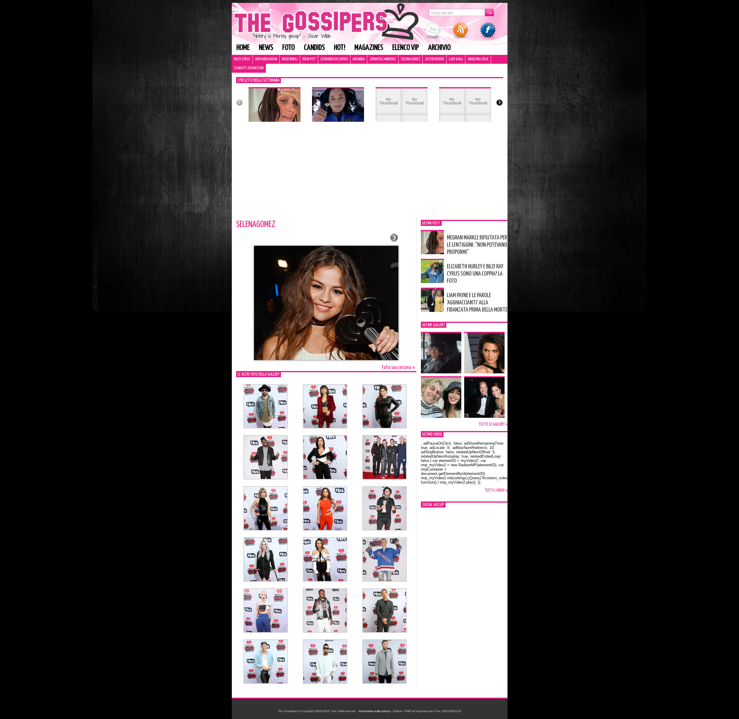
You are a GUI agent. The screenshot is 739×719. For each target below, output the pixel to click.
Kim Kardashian (266, 59)
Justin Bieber (434, 59)
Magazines (368, 48)
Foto (288, 48)
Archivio (439, 48)
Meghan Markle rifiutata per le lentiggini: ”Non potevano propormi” (477, 245)
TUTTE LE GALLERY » (493, 424)
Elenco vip (405, 48)
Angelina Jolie (478, 59)
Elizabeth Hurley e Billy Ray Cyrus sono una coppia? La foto (475, 274)
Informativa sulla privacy (375, 711)
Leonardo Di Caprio (334, 59)
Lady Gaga (456, 59)
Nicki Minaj (290, 59)
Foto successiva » (398, 367)
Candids (314, 48)
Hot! (339, 48)
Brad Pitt (309, 59)
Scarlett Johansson (249, 68)
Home (243, 48)
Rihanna (359, 59)
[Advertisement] (369, 172)
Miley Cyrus (242, 59)
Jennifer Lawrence (383, 59)
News (266, 48)
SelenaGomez (255, 224)
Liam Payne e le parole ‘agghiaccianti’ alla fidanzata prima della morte (477, 303)
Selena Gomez (410, 59)
